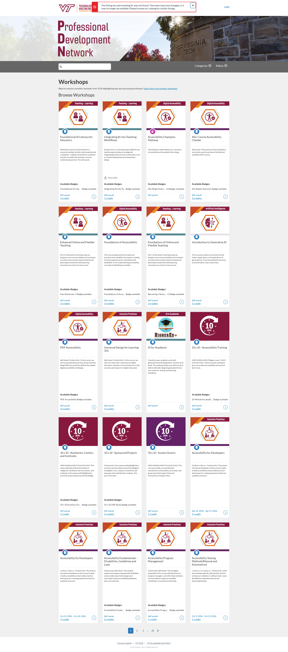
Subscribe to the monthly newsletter (160, 88)
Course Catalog (124, 643)
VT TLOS (139, 643)
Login (227, 6)
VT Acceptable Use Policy (159, 643)
